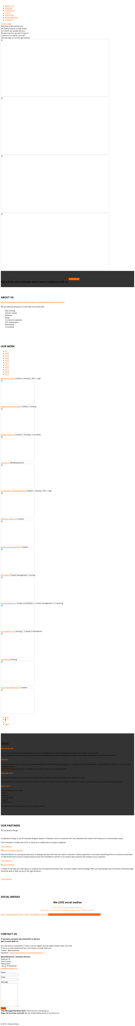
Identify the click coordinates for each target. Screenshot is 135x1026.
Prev (7, 717)
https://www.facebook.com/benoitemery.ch (26, 953)
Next (7, 724)
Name (3, 972)
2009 (7, 353)
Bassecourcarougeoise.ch (11, 547)
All (6, 351)
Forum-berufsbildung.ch (10, 687)
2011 (7, 365)
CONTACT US (74, 279)
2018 (7, 372)
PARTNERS (9, 15)
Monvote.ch (6, 575)
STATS (7, 13)
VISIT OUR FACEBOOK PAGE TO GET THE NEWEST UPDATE (24, 914)
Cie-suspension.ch (8, 631)
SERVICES (9, 8)
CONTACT (9, 20)
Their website (6, 846)
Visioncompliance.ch (9, 603)
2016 (7, 360)
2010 (7, 356)
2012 (7, 363)
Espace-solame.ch (8, 434)
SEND (3, 1008)
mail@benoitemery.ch (9, 968)
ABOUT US (9, 6)
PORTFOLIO (9, 10)
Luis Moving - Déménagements (13, 491)
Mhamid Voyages (8, 378)
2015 (7, 358)
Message (4, 982)
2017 (7, 374)
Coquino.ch (5, 463)
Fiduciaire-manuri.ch (9, 519)
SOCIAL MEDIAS (11, 17)
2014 (7, 370)
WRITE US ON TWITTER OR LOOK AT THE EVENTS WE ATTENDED (74, 914)
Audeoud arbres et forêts (11, 406)
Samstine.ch (6, 659)
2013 (7, 367)
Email (3, 977)
